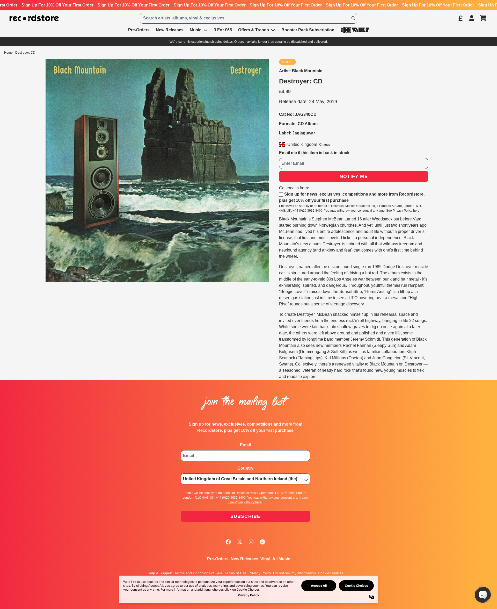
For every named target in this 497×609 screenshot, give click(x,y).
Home (8, 52)
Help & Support (160, 573)
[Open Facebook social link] (228, 542)
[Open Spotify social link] (262, 542)
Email (245, 445)
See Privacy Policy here (403, 210)
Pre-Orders (218, 559)
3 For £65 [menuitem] (223, 30)
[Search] (353, 18)
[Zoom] (157, 170)
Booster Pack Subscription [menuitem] (307, 30)
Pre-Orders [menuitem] (139, 30)
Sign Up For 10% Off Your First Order (57, 5)
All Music (281, 559)
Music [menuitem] (195, 30)
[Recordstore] (34, 18)
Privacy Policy (259, 573)
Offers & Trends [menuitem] (253, 30)
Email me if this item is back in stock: (315, 153)
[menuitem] (355, 30)
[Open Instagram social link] (251, 542)
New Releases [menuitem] (170, 30)
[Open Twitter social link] (239, 542)
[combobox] (248, 18)
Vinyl (265, 559)
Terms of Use (235, 573)
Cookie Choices (330, 573)
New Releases (244, 559)
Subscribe (245, 516)
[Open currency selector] (460, 18)
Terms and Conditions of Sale (198, 573)
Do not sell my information (294, 573)
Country (245, 468)
